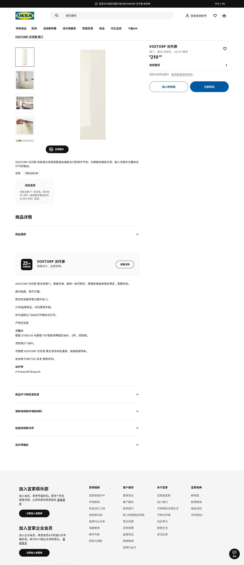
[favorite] (225, 49)
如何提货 (154, 65)
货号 (18, 173)
